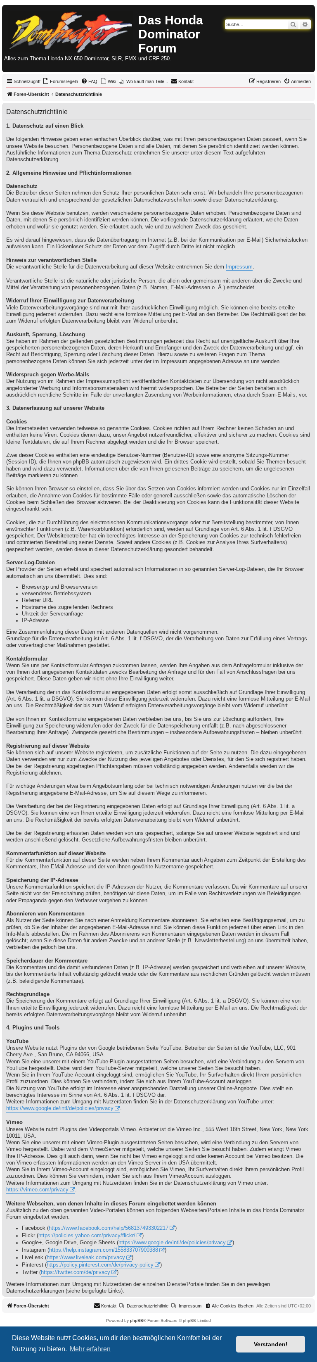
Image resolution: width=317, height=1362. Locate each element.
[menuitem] (60, 81)
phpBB (136, 1320)
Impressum (239, 267)
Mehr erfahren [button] (90, 1348)
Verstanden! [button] (271, 1344)
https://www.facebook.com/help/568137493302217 (108, 1228)
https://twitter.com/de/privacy (75, 1272)
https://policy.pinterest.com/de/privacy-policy (100, 1265)
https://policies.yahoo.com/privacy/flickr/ (86, 1235)
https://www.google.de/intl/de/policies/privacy (60, 1108)
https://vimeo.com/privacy (37, 1190)
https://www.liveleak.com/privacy (86, 1257)
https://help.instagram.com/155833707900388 (103, 1250)
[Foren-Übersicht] (71, 30)
